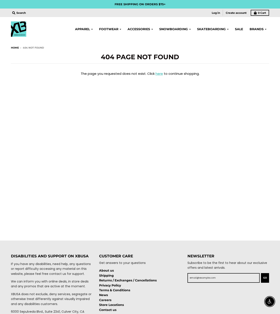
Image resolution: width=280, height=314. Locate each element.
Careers (105, 300)
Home (15, 47)
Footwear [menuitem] (108, 29)
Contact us (107, 310)
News (103, 295)
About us (106, 270)
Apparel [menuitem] (82, 29)
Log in (216, 12)
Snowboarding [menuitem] (173, 29)
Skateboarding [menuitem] (211, 29)
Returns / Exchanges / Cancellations (128, 280)
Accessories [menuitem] (139, 29)
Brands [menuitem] (257, 29)
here (159, 73)
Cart (262, 12)
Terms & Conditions (114, 290)
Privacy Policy (110, 285)
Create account (236, 12)
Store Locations (111, 305)
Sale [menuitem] (239, 29)
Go (265, 277)
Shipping (106, 275)
